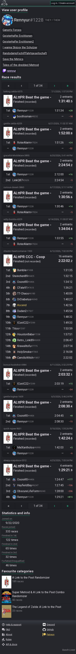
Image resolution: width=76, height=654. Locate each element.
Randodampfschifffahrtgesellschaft (25, 53)
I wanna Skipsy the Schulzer (20, 47)
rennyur (11, 70)
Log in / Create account (63, 3)
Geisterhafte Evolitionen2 (18, 41)
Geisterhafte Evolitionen (17, 35)
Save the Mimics (13, 59)
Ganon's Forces (12, 30)
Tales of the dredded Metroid (21, 65)
